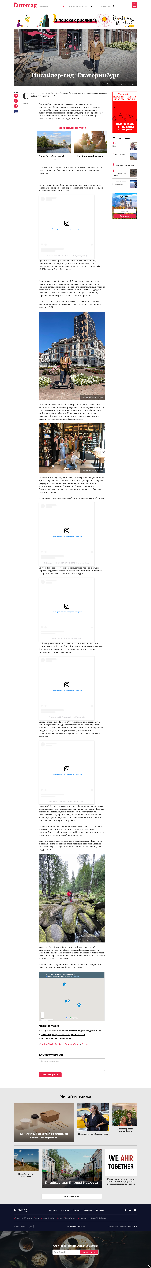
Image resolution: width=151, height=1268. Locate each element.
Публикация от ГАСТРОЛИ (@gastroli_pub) (66, 638)
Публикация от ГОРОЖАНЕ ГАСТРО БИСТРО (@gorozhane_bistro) (66, 563)
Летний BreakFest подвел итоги (56, 1038)
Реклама (76, 1210)
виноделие (82, 1218)
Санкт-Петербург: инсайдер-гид (54, 157)
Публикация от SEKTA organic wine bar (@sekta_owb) (67, 717)
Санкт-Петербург (48, 1218)
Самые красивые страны (124, 165)
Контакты (65, 1210)
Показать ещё (71, 1196)
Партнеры (88, 1210)
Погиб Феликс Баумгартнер (119, 183)
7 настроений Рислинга (23, 1218)
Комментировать (50, 1074)
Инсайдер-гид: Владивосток (93, 1133)
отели (36, 1218)
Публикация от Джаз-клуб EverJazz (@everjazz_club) (66, 801)
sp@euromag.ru (131, 1226)
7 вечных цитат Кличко (119, 145)
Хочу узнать (125, 216)
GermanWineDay (70, 1218)
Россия (84, 1044)
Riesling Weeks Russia (50, 1044)
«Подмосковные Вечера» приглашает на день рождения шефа (71, 1030)
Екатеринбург (70, 1044)
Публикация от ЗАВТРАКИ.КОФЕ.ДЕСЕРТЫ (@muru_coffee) (67, 256)
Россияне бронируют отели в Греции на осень (63, 1034)
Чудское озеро (120, 154)
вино (59, 1218)
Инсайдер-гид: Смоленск (26, 1175)
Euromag (25, 5)
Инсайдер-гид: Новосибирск (125, 1129)
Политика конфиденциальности (75, 1226)
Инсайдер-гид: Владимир (90, 156)
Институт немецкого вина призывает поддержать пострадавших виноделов (121, 1181)
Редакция (100, 1210)
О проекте (53, 1210)
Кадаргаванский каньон (119, 174)
